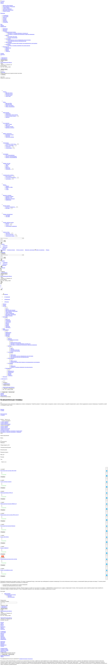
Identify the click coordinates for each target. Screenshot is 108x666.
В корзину (3, 476)
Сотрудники (3, 632)
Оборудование (9, 42)
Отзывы (2, 634)
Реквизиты (2, 641)
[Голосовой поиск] (2, 241)
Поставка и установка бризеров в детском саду (18, 33)
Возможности (3, 644)
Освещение (8, 44)
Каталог (2, 622)
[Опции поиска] (1, 239)
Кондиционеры (11, 596)
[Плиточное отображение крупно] (1, 464)
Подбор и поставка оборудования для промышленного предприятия (22, 43)
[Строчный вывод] (7, 464)
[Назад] (7, 307)
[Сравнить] (107, 474)
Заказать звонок (4, 60)
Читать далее (75, 662)
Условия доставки (4, 649)
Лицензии (2, 637)
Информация (3, 639)
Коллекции (2, 626)
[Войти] (1, 283)
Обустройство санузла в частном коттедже (17, 41)
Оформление (8, 47)
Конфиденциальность (5, 655)
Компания (2, 629)
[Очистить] (23, 238)
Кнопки (7, 49)
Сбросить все (7, 419)
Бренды (2, 624)
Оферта (2, 656)
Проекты (2, 643)
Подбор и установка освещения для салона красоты (19, 45)
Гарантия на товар (4, 650)
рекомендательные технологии (26, 658)
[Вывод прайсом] (9, 464)
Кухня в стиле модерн (12, 37)
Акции (1, 623)
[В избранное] (107, 469)
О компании (3, 631)
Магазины (2, 642)
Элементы (8, 51)
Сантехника (8, 38)
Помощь (2, 646)
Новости (2, 633)
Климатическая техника (11, 32)
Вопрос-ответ (3, 651)
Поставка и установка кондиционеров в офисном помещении (21, 34)
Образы (2, 627)
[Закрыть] (1, 289)
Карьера (2, 635)
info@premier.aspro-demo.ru (6, 62)
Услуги (2, 625)
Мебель (7, 35)
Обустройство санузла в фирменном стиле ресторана (19, 39)
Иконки (7, 50)
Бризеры (10, 595)
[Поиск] (1, 282)
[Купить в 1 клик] (107, 578)
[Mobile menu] (1, 266)
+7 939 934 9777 (3, 57)
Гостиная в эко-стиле (12, 36)
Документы (2, 638)
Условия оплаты (3, 648)
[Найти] (5, 241)
